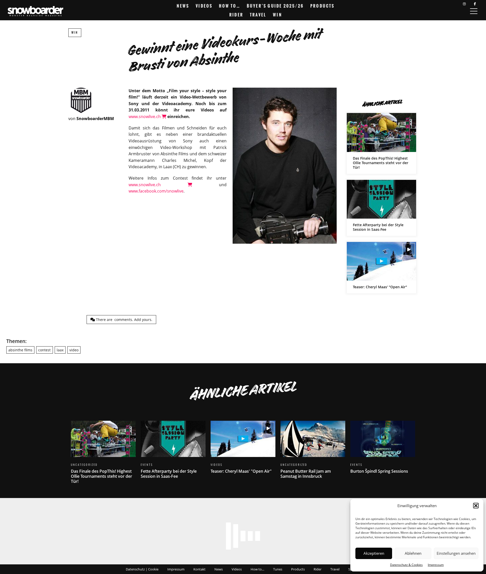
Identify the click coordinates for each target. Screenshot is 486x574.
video (73, 350)
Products (322, 6)
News (183, 6)
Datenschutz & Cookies (406, 565)
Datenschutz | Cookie (142, 569)
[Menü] (473, 11)
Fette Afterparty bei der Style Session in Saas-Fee (381, 208)
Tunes (277, 569)
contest (44, 350)
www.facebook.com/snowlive (156, 191)
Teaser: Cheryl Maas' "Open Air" (381, 267)
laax (60, 350)
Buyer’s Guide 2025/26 (275, 6)
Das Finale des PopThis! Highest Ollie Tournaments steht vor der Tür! (381, 143)
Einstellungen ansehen (456, 553)
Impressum (436, 565)
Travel (258, 15)
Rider (236, 15)
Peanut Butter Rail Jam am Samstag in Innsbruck (312, 453)
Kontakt (199, 569)
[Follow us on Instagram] (464, 4)
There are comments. (123, 319)
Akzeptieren (373, 553)
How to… (229, 6)
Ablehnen (413, 553)
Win (277, 15)
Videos (204, 6)
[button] (475, 505)
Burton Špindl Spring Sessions (382, 450)
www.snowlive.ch (145, 116)
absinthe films (20, 350)
